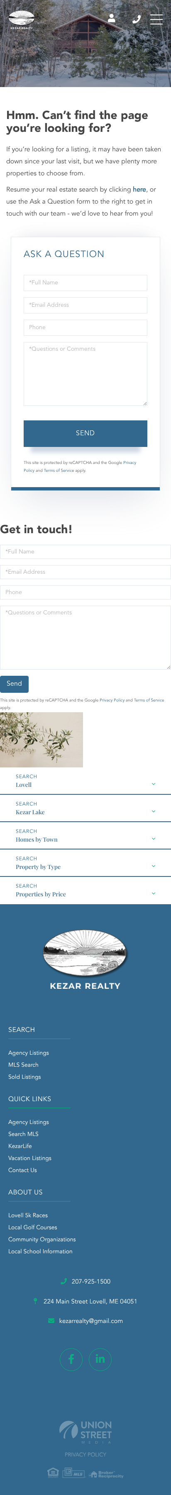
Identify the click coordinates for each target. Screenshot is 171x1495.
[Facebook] (71, 1359)
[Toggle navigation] (156, 19)
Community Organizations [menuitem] (42, 1240)
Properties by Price (41, 894)
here (139, 190)
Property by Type (38, 867)
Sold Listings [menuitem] (24, 1077)
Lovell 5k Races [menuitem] (28, 1216)
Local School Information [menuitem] (40, 1252)
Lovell (24, 785)
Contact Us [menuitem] (22, 1171)
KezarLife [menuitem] (20, 1147)
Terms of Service (59, 471)
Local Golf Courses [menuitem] (32, 1228)
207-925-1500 (137, 19)
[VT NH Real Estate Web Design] (85, 1432)
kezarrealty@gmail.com (91, 1321)
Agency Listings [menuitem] (28, 1053)
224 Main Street (89, 1302)
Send (85, 433)
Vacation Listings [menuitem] (29, 1159)
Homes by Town (37, 839)
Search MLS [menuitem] (23, 1135)
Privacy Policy (112, 701)
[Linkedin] (100, 1359)
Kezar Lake (30, 812)
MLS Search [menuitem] (23, 1065)
